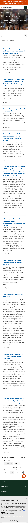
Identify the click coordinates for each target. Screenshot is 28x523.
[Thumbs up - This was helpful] (22, 457)
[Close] (26, 498)
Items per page (20, 470)
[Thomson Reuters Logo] (6, 7)
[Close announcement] (25, 2)
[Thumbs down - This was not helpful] (25, 457)
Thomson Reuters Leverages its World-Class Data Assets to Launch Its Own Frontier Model (14, 51)
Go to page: (7, 470)
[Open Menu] (25, 7)
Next (16, 463)
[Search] (25, 35)
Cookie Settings (14, 521)
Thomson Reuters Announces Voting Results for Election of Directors (12, 262)
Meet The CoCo (18, 3)
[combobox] (14, 35)
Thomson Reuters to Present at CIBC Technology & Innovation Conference (13, 356)
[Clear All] (22, 35)
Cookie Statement (9, 516)
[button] (14, 482)
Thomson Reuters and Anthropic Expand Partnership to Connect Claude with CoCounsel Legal (13, 401)
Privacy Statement (19, 516)
